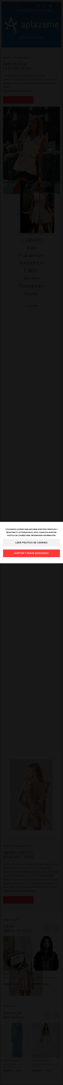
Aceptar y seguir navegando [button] (31, 553)
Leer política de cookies (31, 543)
